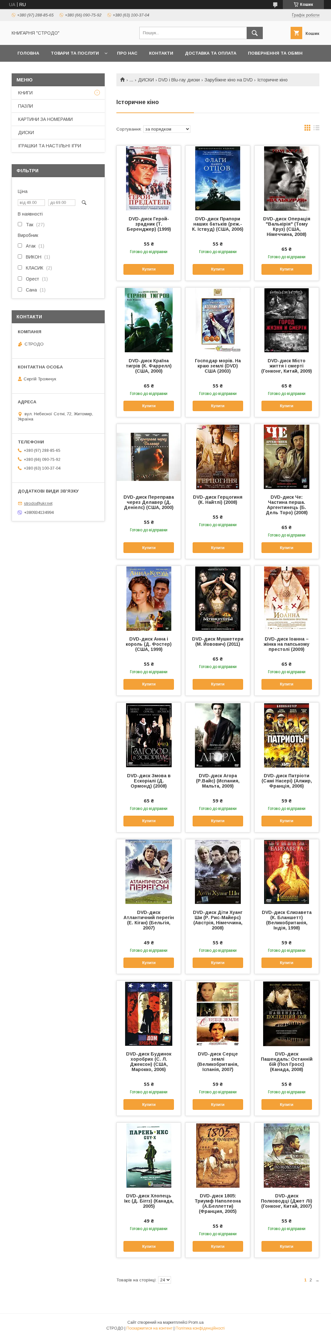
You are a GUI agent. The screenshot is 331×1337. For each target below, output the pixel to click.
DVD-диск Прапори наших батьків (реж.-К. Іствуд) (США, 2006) (217, 224)
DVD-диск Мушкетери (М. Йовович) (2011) (217, 641)
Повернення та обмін (275, 53)
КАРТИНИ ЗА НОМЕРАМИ (45, 119)
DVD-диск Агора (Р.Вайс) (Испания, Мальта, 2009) (218, 781)
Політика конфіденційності (200, 1328)
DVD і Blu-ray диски (179, 79)
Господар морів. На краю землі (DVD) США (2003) (218, 366)
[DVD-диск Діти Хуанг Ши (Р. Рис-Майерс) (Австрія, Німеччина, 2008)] (218, 871)
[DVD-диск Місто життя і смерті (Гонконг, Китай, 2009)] (287, 320)
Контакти (161, 53)
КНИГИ (25, 92)
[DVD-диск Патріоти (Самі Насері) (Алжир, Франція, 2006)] (287, 735)
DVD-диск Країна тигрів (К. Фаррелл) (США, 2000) (149, 366)
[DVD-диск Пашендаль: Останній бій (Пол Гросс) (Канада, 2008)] (287, 1013)
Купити (148, 269)
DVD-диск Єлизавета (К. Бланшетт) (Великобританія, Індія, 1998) (287, 920)
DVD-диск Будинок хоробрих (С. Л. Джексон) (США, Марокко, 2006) (148, 1061)
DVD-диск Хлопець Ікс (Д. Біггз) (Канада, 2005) (149, 1201)
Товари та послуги (75, 53)
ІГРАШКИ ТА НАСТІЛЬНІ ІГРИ (49, 145)
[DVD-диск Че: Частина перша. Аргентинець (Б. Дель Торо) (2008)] (287, 456)
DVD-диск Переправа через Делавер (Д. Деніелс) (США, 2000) (148, 502)
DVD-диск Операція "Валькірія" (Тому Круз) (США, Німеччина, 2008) (286, 226)
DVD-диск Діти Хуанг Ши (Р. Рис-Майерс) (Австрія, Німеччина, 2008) (217, 920)
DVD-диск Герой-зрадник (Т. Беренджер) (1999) (149, 224)
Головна (28, 53)
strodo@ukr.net (38, 503)
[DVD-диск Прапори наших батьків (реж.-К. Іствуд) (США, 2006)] (218, 178)
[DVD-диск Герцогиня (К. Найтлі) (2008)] (218, 456)
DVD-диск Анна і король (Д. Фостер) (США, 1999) (149, 644)
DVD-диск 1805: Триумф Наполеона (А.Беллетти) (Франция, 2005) (218, 1203)
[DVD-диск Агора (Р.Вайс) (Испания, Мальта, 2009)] (218, 735)
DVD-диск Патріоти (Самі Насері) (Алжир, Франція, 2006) (287, 781)
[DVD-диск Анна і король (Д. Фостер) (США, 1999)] (149, 598)
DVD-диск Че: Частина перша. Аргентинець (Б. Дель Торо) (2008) (287, 504)
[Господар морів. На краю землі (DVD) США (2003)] (218, 320)
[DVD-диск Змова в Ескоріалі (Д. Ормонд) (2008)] (149, 735)
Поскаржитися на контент (149, 1328)
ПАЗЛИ (25, 106)
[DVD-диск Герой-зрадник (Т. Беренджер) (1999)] (149, 178)
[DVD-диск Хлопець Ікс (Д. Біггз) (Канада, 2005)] (149, 1155)
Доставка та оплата (210, 53)
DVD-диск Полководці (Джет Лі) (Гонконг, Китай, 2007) (286, 1201)
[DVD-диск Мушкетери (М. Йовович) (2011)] (218, 598)
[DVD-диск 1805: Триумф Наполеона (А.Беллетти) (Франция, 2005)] (218, 1155)
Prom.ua (196, 1322)
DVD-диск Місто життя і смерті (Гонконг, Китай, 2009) (286, 366)
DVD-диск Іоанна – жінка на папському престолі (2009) (286, 644)
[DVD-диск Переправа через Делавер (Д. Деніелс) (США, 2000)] (149, 456)
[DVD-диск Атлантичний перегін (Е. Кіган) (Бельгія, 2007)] (149, 871)
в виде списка (316, 129)
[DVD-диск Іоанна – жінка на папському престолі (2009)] (287, 598)
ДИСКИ (146, 79)
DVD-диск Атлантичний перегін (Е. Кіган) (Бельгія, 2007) (148, 920)
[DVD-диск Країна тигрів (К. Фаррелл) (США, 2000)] (149, 320)
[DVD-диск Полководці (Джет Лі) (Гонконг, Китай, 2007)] (287, 1155)
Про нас (127, 53)
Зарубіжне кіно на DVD (229, 79)
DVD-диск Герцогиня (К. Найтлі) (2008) (217, 499)
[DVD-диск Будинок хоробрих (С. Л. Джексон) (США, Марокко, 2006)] (149, 1013)
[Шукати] (255, 33)
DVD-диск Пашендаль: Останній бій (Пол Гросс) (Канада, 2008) (287, 1061)
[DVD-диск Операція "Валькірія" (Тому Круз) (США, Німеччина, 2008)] (287, 178)
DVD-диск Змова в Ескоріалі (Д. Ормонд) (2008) (149, 781)
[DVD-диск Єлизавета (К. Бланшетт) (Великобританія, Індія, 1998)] (287, 871)
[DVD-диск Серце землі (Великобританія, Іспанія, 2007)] (218, 1013)
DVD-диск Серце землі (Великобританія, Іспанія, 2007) (218, 1061)
